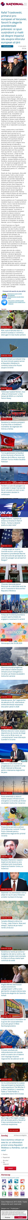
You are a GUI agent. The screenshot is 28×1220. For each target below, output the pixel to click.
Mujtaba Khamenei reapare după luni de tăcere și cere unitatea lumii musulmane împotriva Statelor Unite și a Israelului (12, 864)
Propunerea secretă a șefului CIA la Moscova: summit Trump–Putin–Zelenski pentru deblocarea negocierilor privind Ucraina (13, 831)
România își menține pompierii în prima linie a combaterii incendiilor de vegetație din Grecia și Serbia (13, 425)
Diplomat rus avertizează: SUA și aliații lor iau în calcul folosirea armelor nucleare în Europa (13, 895)
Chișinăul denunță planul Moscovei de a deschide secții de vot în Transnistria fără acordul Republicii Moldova (13, 587)
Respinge (7, 1217)
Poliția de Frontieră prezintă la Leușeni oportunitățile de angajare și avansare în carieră (13, 617)
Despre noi (5, 1208)
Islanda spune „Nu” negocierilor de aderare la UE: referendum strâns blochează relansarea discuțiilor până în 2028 (13, 703)
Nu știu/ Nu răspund (6, 1162)
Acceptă (20, 1217)
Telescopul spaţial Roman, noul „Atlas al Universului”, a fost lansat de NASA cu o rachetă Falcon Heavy (13, 395)
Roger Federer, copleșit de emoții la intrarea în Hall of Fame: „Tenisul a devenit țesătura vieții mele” (11, 521)
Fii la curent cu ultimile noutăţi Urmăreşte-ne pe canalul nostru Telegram (16, 302)
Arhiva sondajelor (20, 1135)
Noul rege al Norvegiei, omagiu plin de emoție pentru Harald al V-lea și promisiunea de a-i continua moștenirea (13, 1121)
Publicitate (15, 1208)
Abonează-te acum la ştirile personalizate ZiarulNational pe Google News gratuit (15, 296)
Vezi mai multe (14, 1130)
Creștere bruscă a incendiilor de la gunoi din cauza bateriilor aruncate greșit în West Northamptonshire (13, 1022)
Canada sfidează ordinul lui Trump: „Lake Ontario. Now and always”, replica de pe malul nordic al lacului (13, 924)
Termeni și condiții (22, 1215)
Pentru (5, 1154)
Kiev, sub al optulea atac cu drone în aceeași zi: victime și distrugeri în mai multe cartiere (13, 332)
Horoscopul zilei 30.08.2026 (11, 643)
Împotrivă (6, 1157)
